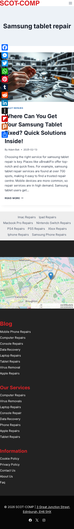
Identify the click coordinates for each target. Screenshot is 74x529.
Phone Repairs (10, 425)
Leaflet (35, 304)
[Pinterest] (5, 79)
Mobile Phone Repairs (15, 332)
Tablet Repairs (14, 108)
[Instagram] (44, 520)
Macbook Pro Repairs (18, 223)
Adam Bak (14, 149)
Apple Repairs (10, 373)
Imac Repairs (27, 217)
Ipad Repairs (47, 217)
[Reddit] (5, 95)
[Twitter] (5, 63)
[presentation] (37, 77)
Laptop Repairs (10, 355)
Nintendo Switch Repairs (53, 223)
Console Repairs (11, 343)
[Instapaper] (5, 111)
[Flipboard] (5, 119)
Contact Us (7, 470)
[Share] (5, 135)
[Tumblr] (5, 87)
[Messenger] (5, 55)
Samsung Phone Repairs (49, 234)
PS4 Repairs (16, 229)
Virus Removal (10, 367)
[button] (50, 276)
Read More (14, 198)
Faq (2, 482)
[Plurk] (5, 127)
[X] (37, 520)
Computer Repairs (12, 338)
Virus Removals (11, 401)
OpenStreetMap (51, 304)
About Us (6, 476)
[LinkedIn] (5, 103)
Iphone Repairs (18, 234)
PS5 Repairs (36, 229)
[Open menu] (70, 3)
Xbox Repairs (57, 229)
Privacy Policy (10, 464)
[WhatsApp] (5, 71)
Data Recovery (10, 349)
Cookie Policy (9, 458)
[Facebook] (30, 520)
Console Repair (11, 413)
